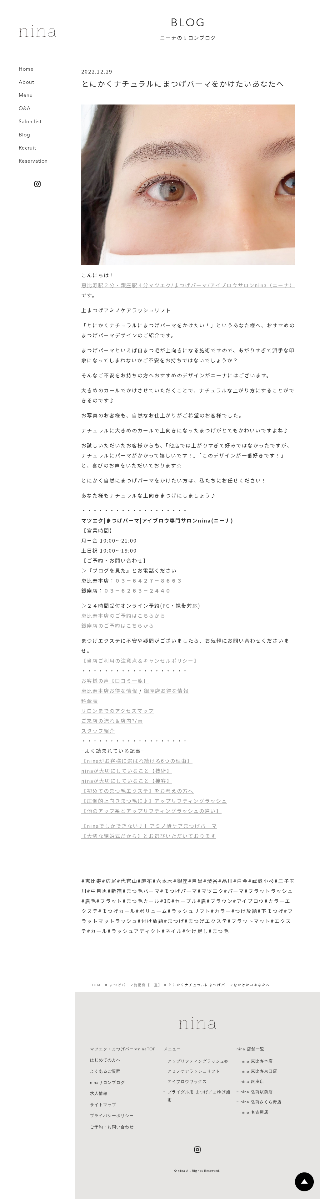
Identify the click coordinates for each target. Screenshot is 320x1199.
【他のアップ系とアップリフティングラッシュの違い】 (151, 810)
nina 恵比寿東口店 (259, 1071)
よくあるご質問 (105, 1071)
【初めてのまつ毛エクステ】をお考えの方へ (137, 790)
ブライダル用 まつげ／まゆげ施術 (199, 1096)
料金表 (89, 700)
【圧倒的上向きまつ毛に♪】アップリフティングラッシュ (154, 800)
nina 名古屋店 (254, 1112)
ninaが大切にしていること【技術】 (126, 770)
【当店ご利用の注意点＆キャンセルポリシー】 (140, 660)
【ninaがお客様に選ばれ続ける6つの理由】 (136, 760)
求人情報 (99, 1093)
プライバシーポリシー (112, 1115)
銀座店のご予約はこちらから (117, 625)
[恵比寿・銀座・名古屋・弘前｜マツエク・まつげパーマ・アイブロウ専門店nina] (37, 34)
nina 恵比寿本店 (257, 1061)
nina (181, 1170)
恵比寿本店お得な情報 (109, 690)
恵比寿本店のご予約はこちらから (123, 615)
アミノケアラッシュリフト (194, 1071)
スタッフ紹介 (98, 730)
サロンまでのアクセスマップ (117, 710)
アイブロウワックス (187, 1081)
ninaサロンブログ (107, 1082)
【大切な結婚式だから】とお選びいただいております (148, 835)
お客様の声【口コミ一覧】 (115, 680)
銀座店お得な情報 (166, 690)
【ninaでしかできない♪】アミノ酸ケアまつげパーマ (149, 825)
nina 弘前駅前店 (257, 1091)
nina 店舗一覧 (250, 1049)
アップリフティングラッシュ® (198, 1061)
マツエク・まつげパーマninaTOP (123, 1049)
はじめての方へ (105, 1060)
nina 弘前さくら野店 (261, 1102)
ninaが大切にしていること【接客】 (126, 780)
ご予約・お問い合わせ (112, 1127)
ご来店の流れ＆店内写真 (112, 720)
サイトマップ (103, 1104)
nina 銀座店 (252, 1081)
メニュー (172, 1049)
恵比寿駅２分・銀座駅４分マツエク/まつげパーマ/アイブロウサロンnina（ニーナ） (188, 285)
